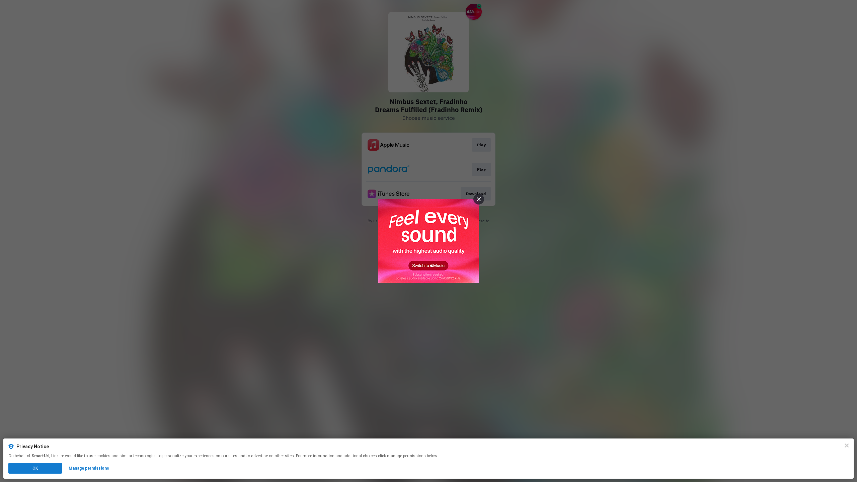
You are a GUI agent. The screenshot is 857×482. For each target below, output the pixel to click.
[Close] (846, 445)
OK (35, 468)
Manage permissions (89, 468)
